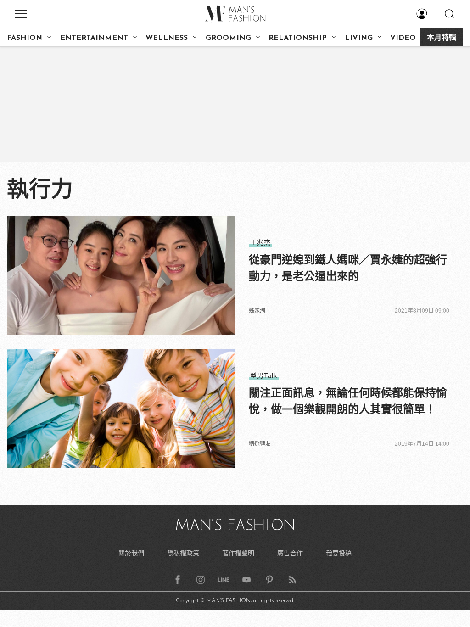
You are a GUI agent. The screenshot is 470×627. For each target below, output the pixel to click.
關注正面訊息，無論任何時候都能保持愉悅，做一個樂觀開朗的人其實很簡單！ (348, 400)
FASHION (24, 38)
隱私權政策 (183, 553)
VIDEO (403, 38)
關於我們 (131, 553)
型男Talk (263, 375)
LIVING (359, 38)
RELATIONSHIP (298, 38)
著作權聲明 (238, 553)
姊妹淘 (257, 311)
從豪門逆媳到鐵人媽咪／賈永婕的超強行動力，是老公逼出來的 (348, 267)
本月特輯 (441, 38)
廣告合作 (290, 553)
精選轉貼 (260, 444)
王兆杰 (260, 242)
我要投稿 (339, 553)
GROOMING (228, 38)
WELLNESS (166, 38)
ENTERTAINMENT (94, 38)
